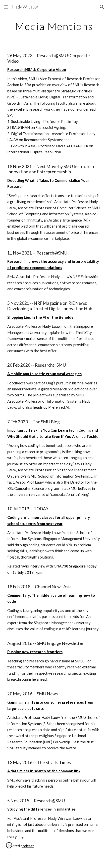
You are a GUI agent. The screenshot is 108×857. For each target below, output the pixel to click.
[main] (54, 26)
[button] (6, 7)
